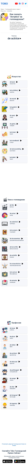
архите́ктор (13, 355)
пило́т (11, 338)
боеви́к (12, 257)
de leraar (12, 328)
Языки (2, 9)
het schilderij (14, 90)
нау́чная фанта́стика (15, 265)
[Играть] (20, 38)
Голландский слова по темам (12, 9)
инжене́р (12, 405)
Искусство (3, 11)
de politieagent (14, 370)
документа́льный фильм (17, 240)
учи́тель (12, 330)
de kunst (12, 82)
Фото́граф (12, 397)
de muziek (13, 98)
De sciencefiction (15, 263)
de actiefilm (13, 255)
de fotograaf (14, 395)
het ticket (13, 132)
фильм (12, 207)
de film (12, 205)
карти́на (12, 92)
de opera (12, 115)
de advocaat (13, 361)
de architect (13, 353)
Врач (11, 346)
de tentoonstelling (15, 149)
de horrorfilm (14, 247)
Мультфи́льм (13, 274)
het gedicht (13, 107)
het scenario (14, 230)
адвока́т (12, 363)
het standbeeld (14, 140)
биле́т (11, 134)
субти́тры (12, 223)
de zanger (13, 378)
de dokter (13, 345)
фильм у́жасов (14, 248)
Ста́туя (11, 142)
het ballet (13, 157)
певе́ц (11, 380)
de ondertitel (14, 222)
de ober (12, 387)
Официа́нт (12, 388)
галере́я (12, 125)
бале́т (11, 159)
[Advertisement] (14, 56)
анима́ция (12, 282)
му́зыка (12, 100)
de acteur (13, 213)
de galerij (12, 124)
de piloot (12, 336)
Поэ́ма (12, 109)
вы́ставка (12, 150)
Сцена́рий (12, 232)
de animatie (13, 280)
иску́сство (12, 83)
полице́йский (13, 371)
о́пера (11, 117)
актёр (11, 215)
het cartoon (13, 272)
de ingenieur (13, 403)
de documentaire (15, 238)
